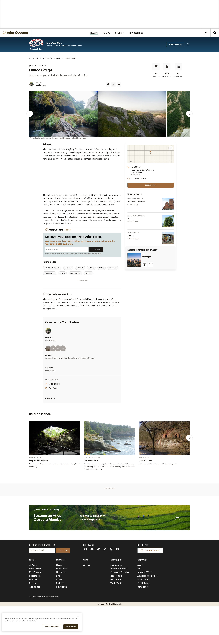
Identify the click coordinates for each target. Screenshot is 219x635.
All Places (33, 565)
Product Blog (116, 576)
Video (59, 579)
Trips (85, 560)
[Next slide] (189, 114)
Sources (48, 398)
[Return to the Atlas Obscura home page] (16, 32)
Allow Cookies (71, 626)
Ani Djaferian (41, 85)
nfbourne (91, 358)
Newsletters (61, 587)
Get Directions (150, 185)
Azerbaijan (146, 257)
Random (33, 579)
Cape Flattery (91, 460)
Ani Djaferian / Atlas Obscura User (73, 138)
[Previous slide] (29, 114)
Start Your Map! (175, 44)
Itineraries (60, 572)
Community (116, 560)
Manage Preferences (52, 626)
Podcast (60, 583)
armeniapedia (64, 358)
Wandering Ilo (51, 358)
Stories (59, 565)
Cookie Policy (143, 583)
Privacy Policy (87, 253)
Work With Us (116, 583)
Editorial (60, 560)
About (140, 565)
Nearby (32, 583)
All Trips (86, 565)
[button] (156, 66)
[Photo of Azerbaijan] (134, 260)
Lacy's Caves (145, 460)
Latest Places (35, 569)
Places (32, 560)
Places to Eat (34, 576)
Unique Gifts (115, 579)
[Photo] (168, 204)
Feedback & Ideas (118, 569)
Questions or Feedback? (109, 604)
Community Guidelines (120, 572)
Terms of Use (97, 253)
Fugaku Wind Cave (38, 460)
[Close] (78, 615)
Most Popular (35, 572)
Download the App (152, 550)
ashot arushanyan (78, 358)
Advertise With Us (145, 572)
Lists (58, 576)
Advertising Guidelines (147, 576)
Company (142, 560)
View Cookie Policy (29, 621)
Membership (116, 565)
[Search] (214, 32)
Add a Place (34, 587)
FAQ (139, 569)
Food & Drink (61, 569)
